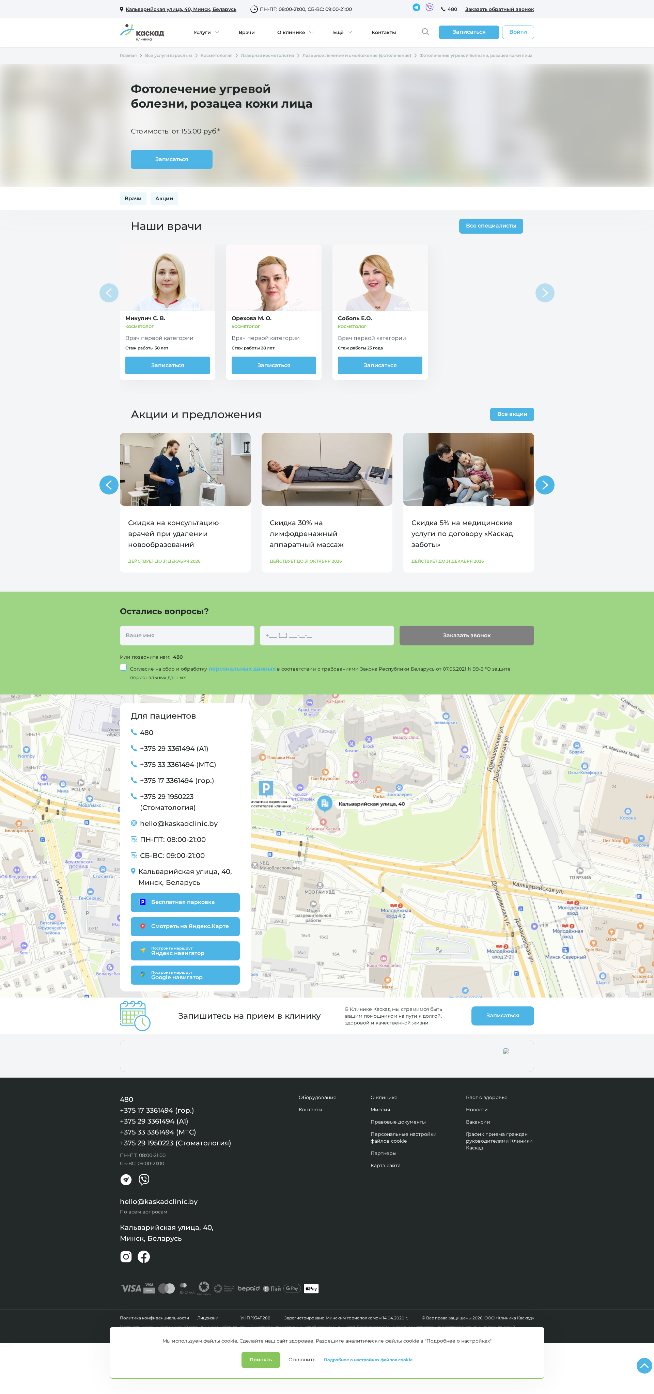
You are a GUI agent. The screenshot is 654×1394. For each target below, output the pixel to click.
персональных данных (242, 669)
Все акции (512, 414)
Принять (261, 1359)
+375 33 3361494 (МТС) (178, 764)
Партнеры (383, 1153)
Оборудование (318, 1097)
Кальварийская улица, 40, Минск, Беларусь (185, 877)
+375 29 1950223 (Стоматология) (168, 802)
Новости (477, 1109)
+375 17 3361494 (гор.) (177, 780)
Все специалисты (491, 226)
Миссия (380, 1109)
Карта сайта (386, 1165)
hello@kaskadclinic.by (179, 823)
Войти (518, 32)
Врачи (247, 32)
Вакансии (478, 1122)
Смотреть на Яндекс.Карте (190, 926)
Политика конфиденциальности (154, 1318)
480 (452, 9)
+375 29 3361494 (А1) (174, 748)
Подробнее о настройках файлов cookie (368, 1360)
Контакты (384, 32)
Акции (164, 198)
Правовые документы (398, 1122)
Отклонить (302, 1359)
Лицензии (207, 1318)
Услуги (202, 32)
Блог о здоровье (487, 1097)
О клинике (291, 32)
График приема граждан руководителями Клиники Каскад (499, 1140)
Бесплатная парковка (183, 902)
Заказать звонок (467, 635)
